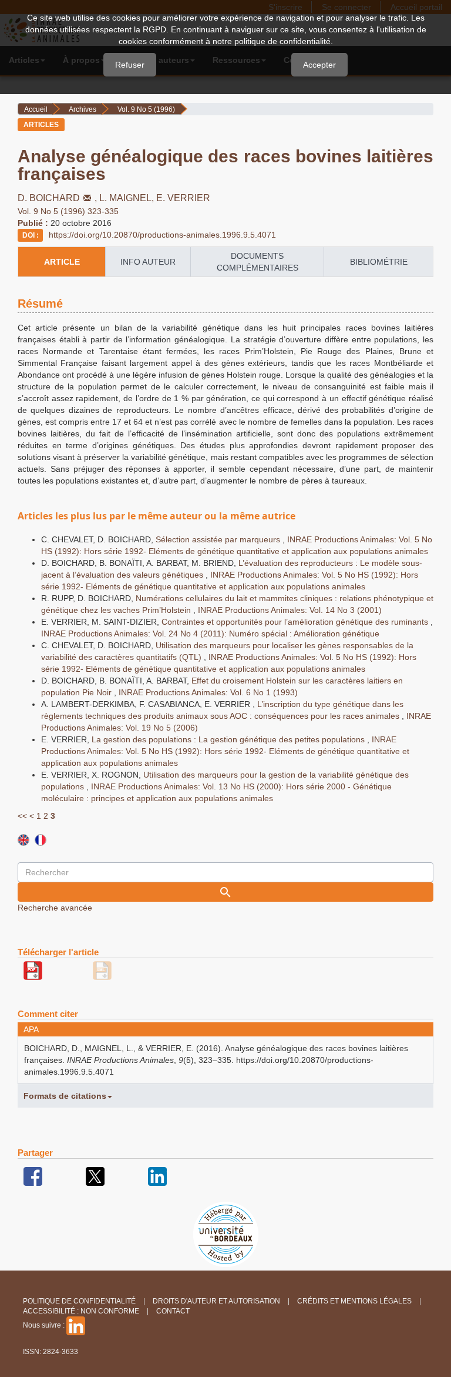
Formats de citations (64, 1096)
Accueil (36, 109)
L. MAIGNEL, (127, 198)
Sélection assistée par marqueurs (219, 539)
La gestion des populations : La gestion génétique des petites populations (229, 739)
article (62, 261)
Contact (173, 1311)
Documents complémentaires (257, 261)
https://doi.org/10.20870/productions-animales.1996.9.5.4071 (162, 234)
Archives (82, 109)
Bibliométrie (379, 261)
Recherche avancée (55, 907)
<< (22, 816)
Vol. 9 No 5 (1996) (146, 109)
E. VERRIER (183, 198)
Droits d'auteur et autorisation (216, 1301)
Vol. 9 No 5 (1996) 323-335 (68, 211)
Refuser (129, 64)
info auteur (148, 261)
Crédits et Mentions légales (354, 1301)
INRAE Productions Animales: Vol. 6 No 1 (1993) (208, 692)
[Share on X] (95, 1176)
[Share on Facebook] (32, 1176)
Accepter (319, 64)
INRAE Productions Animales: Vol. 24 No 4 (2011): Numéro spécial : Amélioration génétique (210, 633)
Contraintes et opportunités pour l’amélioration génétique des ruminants (295, 621)
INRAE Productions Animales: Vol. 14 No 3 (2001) (290, 610)
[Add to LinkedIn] (157, 1176)
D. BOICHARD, (58, 198)
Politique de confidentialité (79, 1301)
